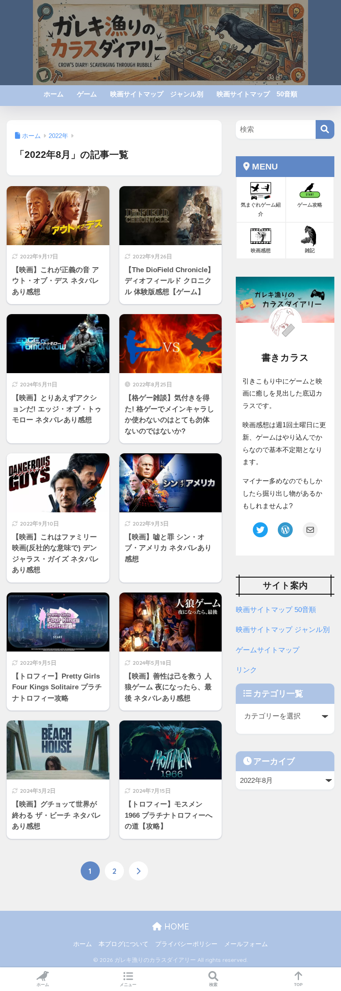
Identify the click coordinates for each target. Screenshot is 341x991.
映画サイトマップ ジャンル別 (156, 94)
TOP (298, 984)
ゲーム (87, 94)
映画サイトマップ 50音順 (257, 94)
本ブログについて (123, 944)
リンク (246, 670)
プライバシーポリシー (186, 944)
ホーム (54, 94)
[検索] (325, 129)
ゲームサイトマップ (267, 650)
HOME (175, 926)
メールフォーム (246, 944)
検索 (213, 984)
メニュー (128, 984)
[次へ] (138, 870)
